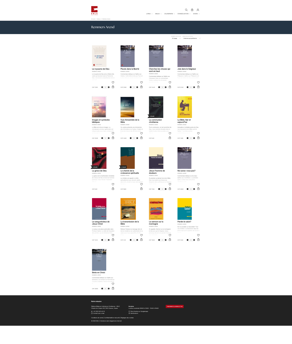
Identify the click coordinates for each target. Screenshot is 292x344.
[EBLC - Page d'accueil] (94, 10)
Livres (148, 13)
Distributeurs (134, 313)
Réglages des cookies (127, 317)
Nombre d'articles (176, 36)
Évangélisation (183, 13)
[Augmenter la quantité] (108, 87)
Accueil (93, 19)
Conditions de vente (97, 317)
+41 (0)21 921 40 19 (99, 311)
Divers (195, 13)
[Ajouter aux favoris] (113, 82)
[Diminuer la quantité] (102, 87)
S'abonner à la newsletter (174, 306)
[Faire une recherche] (186, 10)
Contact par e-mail (98, 313)
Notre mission (96, 301)
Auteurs (99, 19)
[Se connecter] (198, 10)
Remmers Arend (106, 19)
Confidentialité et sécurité (112, 317)
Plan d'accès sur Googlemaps (139, 311)
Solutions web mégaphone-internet (111, 321)
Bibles (157, 13)
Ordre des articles (187, 36)
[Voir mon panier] (192, 10)
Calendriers (168, 13)
